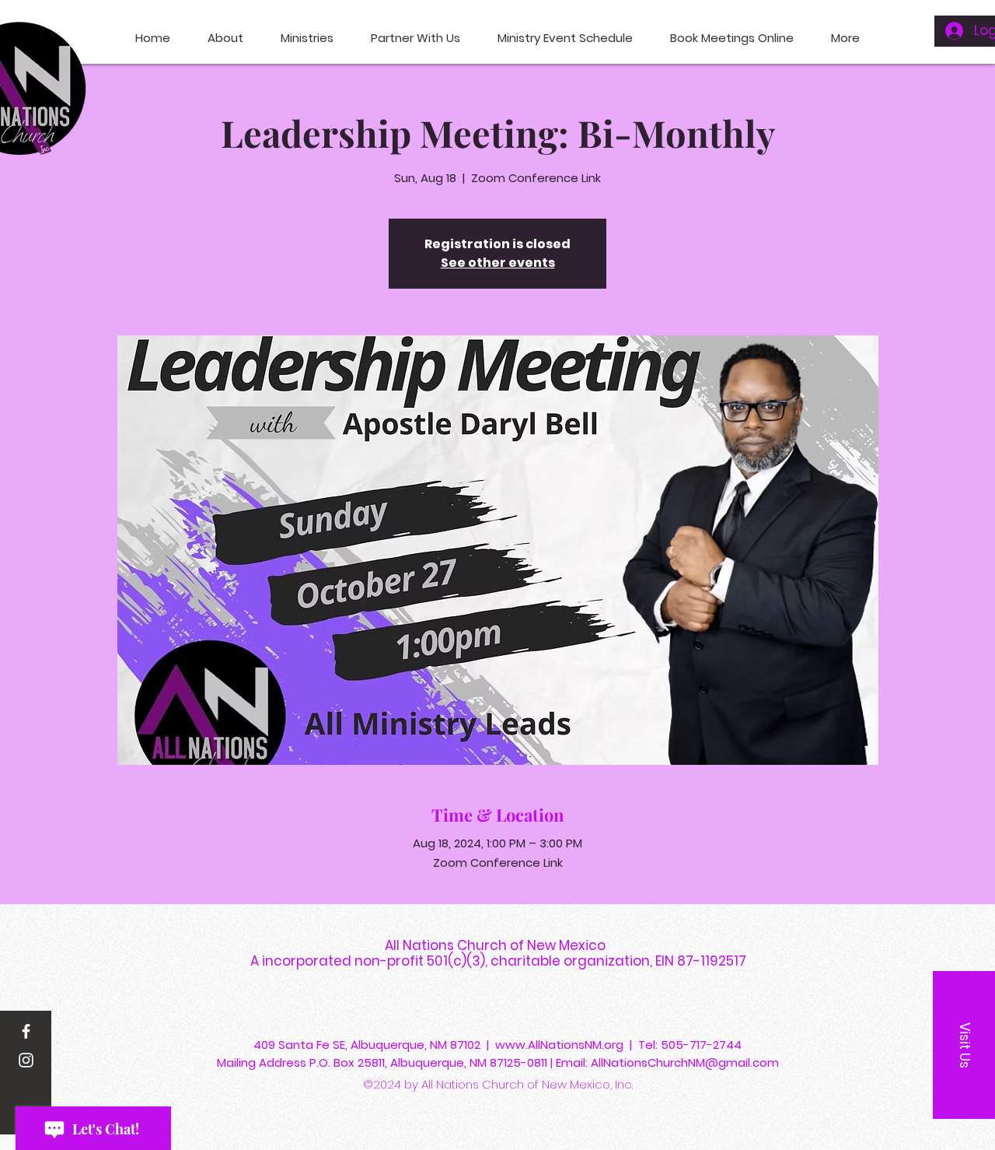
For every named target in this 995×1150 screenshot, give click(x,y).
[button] (964, 1045)
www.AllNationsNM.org (559, 1044)
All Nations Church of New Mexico (498, 945)
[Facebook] (26, 1031)
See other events (498, 263)
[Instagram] (26, 1060)
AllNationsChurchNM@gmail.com (685, 1062)
